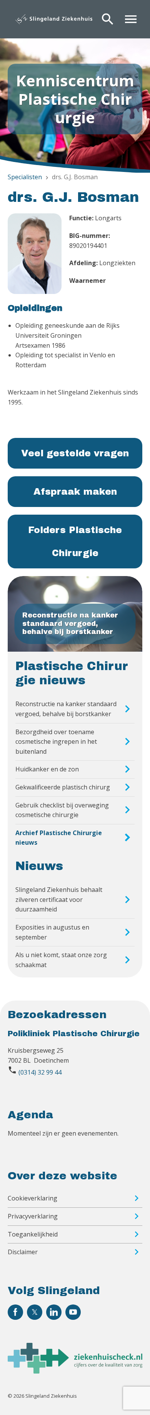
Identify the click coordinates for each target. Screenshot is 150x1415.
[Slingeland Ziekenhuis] (53, 19)
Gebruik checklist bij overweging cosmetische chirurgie (62, 810)
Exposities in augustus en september (52, 932)
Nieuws (39, 866)
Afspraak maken (75, 492)
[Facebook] (15, 1312)
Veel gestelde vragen (75, 453)
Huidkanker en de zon (47, 769)
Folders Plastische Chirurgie (75, 541)
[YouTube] (73, 1312)
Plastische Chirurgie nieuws (71, 673)
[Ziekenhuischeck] (75, 1371)
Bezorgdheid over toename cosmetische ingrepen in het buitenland (56, 742)
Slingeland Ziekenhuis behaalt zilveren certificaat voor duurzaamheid (58, 899)
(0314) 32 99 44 (40, 1072)
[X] (34, 1312)
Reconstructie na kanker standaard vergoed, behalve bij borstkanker (66, 709)
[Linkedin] (54, 1312)
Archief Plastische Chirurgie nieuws (58, 838)
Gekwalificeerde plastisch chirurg (62, 787)
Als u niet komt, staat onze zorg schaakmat (61, 960)
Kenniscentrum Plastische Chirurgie (75, 99)
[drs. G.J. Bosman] (35, 255)
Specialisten (25, 177)
